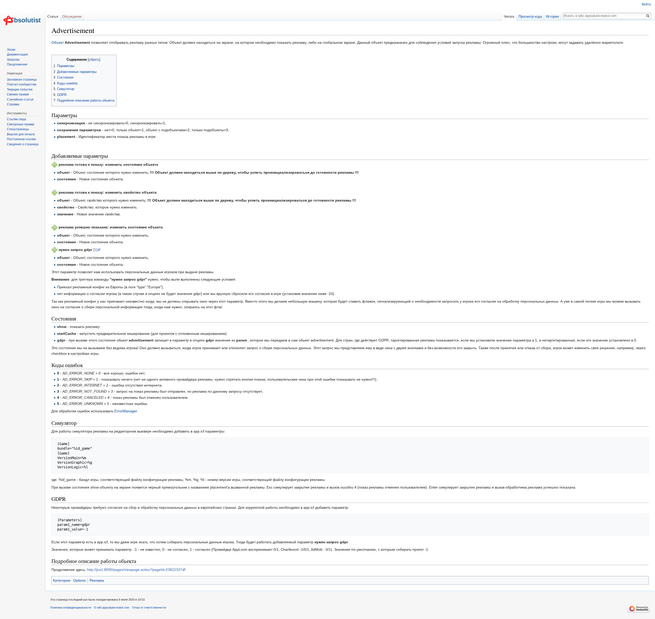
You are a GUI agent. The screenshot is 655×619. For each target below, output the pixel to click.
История (552, 16)
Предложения (17, 64)
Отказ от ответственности (149, 607)
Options (79, 580)
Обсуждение (72, 16)
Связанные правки (20, 124)
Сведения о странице (23, 144)
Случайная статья (20, 99)
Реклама (97, 580)
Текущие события (19, 89)
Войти (646, 4)
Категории (61, 580)
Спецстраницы (18, 129)
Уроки (11, 49)
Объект (57, 42)
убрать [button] (94, 59)
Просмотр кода (530, 16)
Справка (13, 104)
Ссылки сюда (16, 119)
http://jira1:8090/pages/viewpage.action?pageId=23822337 (134, 570)
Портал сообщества (21, 84)
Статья (52, 16)
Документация (17, 54)
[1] (95, 250)
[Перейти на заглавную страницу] (22, 20)
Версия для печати (21, 134)
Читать (509, 16)
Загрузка (13, 59)
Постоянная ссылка (21, 139)
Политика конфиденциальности (70, 607)
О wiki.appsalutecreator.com (111, 607)
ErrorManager (125, 411)
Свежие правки (18, 94)
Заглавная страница (22, 79)
